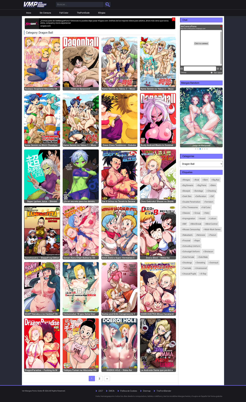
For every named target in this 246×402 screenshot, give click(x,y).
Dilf (212, 196)
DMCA (111, 391)
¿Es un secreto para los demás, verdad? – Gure (87, 201)
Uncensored (201, 268)
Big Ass (216, 180)
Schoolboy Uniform (191, 246)
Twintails (187, 268)
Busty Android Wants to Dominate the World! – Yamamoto (169, 145)
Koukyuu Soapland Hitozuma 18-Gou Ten (45, 89)
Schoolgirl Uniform (191, 251)
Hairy (207, 213)
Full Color (64, 13)
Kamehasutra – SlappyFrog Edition (42, 258)
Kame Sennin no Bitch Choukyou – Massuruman (49, 145)
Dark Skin (187, 196)
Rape (197, 240)
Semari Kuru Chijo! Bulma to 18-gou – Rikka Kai (87, 258)
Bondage (199, 191)
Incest (202, 218)
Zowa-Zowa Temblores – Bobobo (119, 145)
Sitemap (147, 391)
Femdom (209, 202)
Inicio (28, 13)
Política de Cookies (128, 391)
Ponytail (186, 240)
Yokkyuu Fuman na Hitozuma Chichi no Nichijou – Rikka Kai (93, 370)
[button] (183, 119)
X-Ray (203, 274)
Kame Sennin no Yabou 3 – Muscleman (121, 89)
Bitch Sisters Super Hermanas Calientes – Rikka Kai (128, 258)
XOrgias (101, 13)
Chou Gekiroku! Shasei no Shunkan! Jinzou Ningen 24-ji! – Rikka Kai (175, 201)
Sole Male (203, 257)
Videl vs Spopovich (80, 89)
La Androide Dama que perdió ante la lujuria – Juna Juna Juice (173, 370)
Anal (197, 180)
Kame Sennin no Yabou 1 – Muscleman (83, 145)
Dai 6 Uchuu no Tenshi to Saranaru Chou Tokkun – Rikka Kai (132, 201)
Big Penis (202, 185)
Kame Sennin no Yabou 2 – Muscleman (160, 89)
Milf (184, 224)
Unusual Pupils (189, 274)
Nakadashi (187, 235)
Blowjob (186, 191)
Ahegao (186, 180)
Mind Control (211, 224)
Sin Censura (45, 13)
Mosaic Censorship (191, 229)
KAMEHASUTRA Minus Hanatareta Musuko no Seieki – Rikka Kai (173, 314)
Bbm (206, 180)
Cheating (212, 191)
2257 (100, 391)
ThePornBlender (163, 391)
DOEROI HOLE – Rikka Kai (119, 370)
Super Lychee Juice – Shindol (42, 201)
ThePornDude (83, 13)
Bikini (213, 185)
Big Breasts (188, 185)
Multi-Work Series (213, 229)
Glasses (186, 213)
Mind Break (196, 224)
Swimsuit (214, 262)
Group (197, 213)
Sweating (201, 262)
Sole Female (188, 257)
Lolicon (213, 218)
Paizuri (213, 235)
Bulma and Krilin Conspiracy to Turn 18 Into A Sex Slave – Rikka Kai (136, 314)
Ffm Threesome (190, 207)
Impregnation (189, 218)
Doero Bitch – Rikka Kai (158, 258)
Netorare (201, 235)
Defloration (201, 196)
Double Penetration (191, 202)
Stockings (187, 262)
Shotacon (208, 251)
